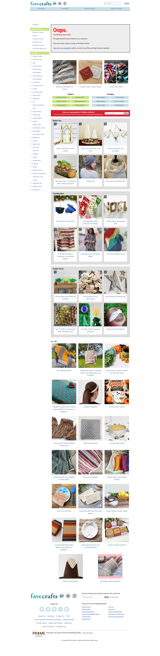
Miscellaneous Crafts (39, 128)
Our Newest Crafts (38, 39)
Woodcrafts (36, 190)
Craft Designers (37, 79)
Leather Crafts (37, 124)
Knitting (35, 121)
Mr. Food (111, 607)
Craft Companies (37, 76)
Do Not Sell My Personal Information (47, 620)
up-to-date (71, 43)
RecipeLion (111, 609)
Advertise (50, 616)
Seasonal (35, 164)
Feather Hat (90, 181)
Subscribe (35, 24)
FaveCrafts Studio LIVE (39, 48)
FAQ (67, 616)
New (52, 342)
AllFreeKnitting (86, 609)
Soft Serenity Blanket (64, 370)
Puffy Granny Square (90, 443)
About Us (42, 616)
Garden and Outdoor (38, 105)
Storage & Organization (39, 173)
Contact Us (60, 616)
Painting (35, 141)
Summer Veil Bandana (70, 581)
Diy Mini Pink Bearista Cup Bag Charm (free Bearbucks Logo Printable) (90, 373)
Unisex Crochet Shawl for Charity (64, 88)
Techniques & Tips (38, 177)
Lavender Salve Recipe (117, 443)
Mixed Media (36, 131)
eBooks (35, 35)
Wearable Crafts (37, 183)
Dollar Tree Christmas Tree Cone (90, 149)
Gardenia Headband (90, 407)
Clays (34, 63)
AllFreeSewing (86, 619)
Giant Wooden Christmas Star (115, 296)
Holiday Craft (36, 115)
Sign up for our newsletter (62, 48)
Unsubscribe (61, 627)
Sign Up (126, 113)
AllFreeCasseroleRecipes (115, 616)
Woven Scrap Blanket (90, 477)
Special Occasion (38, 170)
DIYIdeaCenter (86, 616)
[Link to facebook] (42, 609)
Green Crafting (37, 111)
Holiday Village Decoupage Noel (115, 222)
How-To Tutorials (119, 101)
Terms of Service (48, 627)
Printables (36, 154)
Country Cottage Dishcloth (117, 545)
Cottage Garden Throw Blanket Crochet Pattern (64, 478)
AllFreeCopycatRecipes (115, 612)
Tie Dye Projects (119, 97)
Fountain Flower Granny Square (90, 87)
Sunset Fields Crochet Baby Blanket (116, 478)
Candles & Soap (37, 56)
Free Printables (101, 97)
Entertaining (36, 98)
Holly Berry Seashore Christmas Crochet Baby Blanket (65, 256)
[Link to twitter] (48, 609)
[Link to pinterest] (54, 609)
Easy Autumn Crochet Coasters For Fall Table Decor (117, 372)
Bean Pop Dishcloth (64, 511)
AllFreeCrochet (86, 607)
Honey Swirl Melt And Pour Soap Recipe (90, 512)
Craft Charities (37, 72)
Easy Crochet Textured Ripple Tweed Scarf (64, 444)
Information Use (98, 114)
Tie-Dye (35, 180)
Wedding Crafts (37, 186)
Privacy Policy (90, 114)
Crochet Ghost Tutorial (117, 407)
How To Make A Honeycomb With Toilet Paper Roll (65, 330)
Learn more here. (87, 633)
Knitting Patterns (119, 105)
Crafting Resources (38, 45)
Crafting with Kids (38, 85)
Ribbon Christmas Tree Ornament (116, 149)
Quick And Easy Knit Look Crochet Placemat (90, 546)
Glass (34, 108)
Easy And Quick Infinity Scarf (116, 181)
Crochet (35, 89)
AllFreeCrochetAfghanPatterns (91, 614)
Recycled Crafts (37, 42)
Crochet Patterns (61, 105)
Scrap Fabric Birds (116, 87)
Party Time (36, 147)
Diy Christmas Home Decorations (90, 298)
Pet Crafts (36, 150)
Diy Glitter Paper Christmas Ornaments (90, 330)
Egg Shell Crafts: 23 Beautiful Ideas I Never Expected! (65, 182)
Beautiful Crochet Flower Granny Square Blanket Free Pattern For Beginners (64, 409)
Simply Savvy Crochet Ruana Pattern (90, 255)
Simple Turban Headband (115, 329)
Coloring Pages (37, 66)
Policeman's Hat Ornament (65, 221)
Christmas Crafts (37, 59)
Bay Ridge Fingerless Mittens (110, 581)
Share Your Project (38, 32)
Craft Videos (36, 82)
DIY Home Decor (79, 105)
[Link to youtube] (66, 609)
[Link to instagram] (60, 609)
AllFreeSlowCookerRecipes (116, 614)
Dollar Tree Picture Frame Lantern (65, 149)
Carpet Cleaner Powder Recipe (117, 511)
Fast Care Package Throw (115, 254)
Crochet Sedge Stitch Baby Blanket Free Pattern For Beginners (64, 547)
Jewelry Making (37, 118)
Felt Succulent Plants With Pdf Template (65, 298)
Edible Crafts (36, 95)
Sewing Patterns (100, 101)
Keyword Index (68, 620)
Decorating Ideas (38, 92)
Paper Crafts (36, 144)
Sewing (35, 167)
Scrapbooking (37, 160)
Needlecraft (36, 137)
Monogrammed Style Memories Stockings (90, 222)
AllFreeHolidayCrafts (88, 612)
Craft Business (37, 69)
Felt (34, 102)
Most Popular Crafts (38, 134)
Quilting (35, 157)
